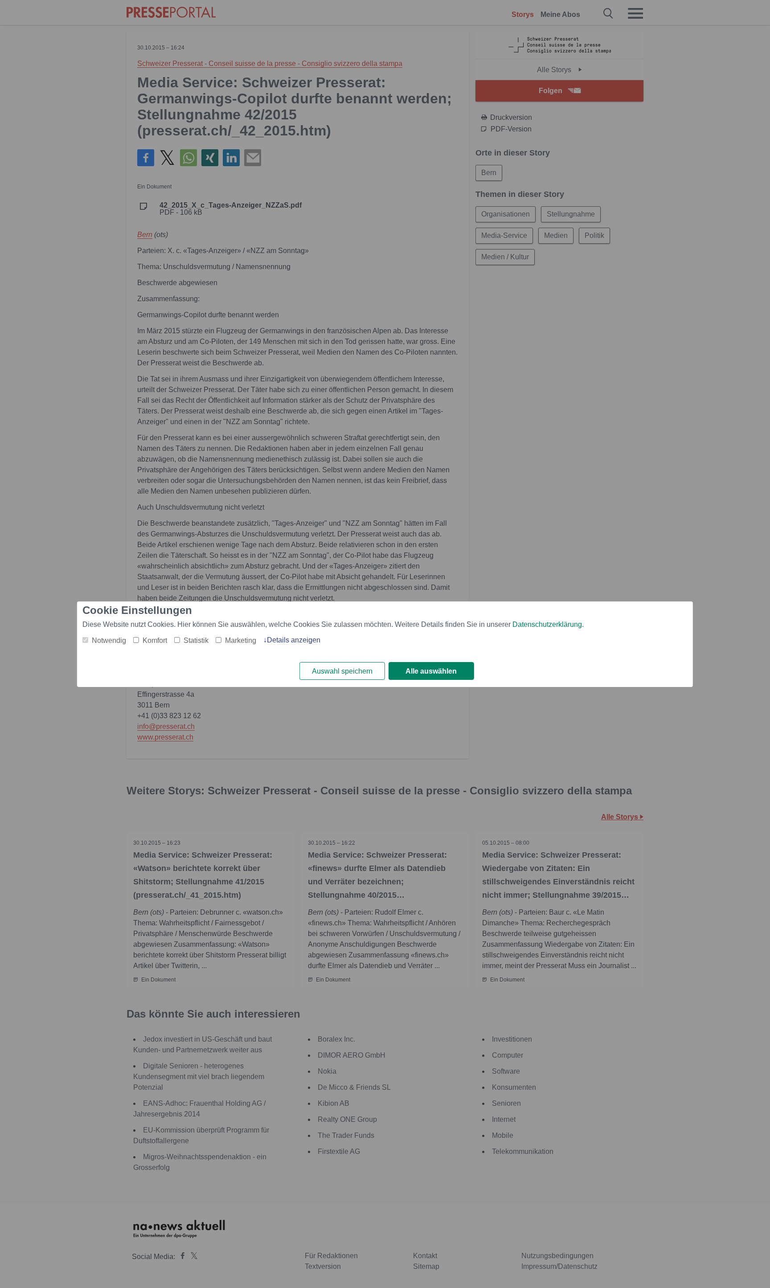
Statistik (196, 640)
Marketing (240, 640)
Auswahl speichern (342, 671)
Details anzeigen (293, 640)
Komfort (155, 640)
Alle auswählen (431, 671)
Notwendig (109, 640)
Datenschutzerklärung (547, 624)
